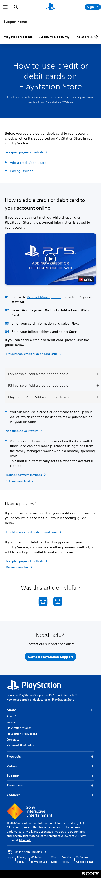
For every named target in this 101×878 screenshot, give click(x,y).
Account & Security (54, 37)
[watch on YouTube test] (86, 279)
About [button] (11, 710)
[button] (50, 259)
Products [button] (14, 756)
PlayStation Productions (22, 734)
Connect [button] (13, 795)
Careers (11, 722)
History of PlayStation (20, 745)
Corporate (13, 740)
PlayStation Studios (19, 728)
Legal (10, 857)
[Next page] (96, 36)
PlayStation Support (31, 695)
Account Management (44, 297)
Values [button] (12, 766)
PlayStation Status (18, 37)
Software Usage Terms (84, 859)
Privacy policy (21, 859)
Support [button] (13, 776)
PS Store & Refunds (61, 695)
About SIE (13, 716)
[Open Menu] (5, 7)
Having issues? (21, 171)
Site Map (54, 859)
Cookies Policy (67, 859)
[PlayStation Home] (50, 7)
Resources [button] (15, 785)
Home (10, 695)
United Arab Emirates (28, 852)
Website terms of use (39, 859)
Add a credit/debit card (28, 162)
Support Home (15, 22)
